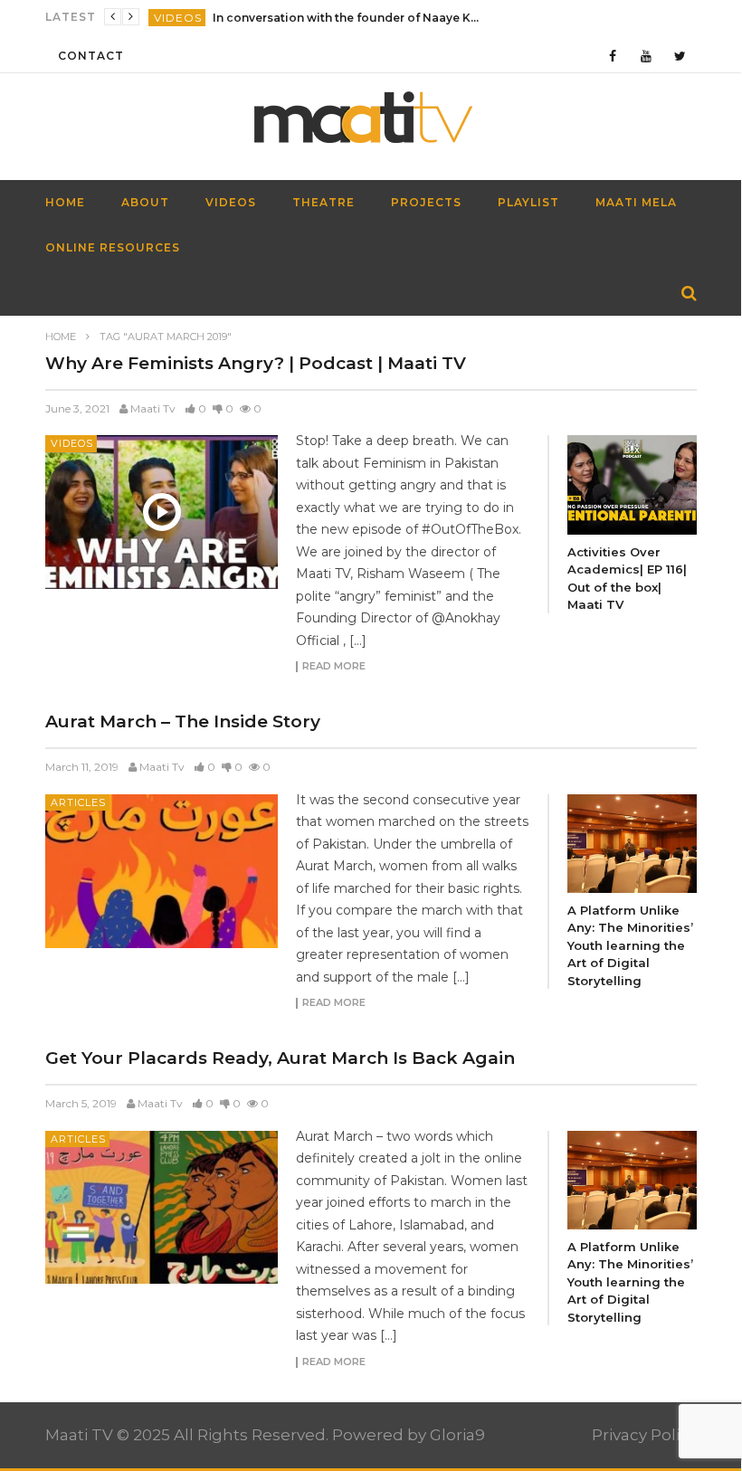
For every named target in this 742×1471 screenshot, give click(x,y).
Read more (334, 666)
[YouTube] (646, 55)
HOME (65, 202)
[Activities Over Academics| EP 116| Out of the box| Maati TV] (632, 484)
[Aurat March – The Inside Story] (162, 871)
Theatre (323, 202)
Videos (178, 17)
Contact (91, 55)
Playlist (528, 202)
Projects (426, 202)
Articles (78, 802)
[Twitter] (680, 55)
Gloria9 (457, 1435)
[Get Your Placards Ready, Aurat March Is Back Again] (162, 1208)
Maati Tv (153, 408)
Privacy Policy (644, 1435)
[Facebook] (613, 55)
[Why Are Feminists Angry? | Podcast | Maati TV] (162, 512)
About (145, 202)
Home (60, 336)
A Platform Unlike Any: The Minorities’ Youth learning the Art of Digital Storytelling (630, 945)
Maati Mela (636, 202)
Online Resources (112, 247)
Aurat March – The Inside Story (182, 721)
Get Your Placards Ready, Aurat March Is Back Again (280, 1058)
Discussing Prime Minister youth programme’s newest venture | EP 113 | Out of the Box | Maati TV (348, 17)
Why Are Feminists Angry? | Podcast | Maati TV (255, 363)
